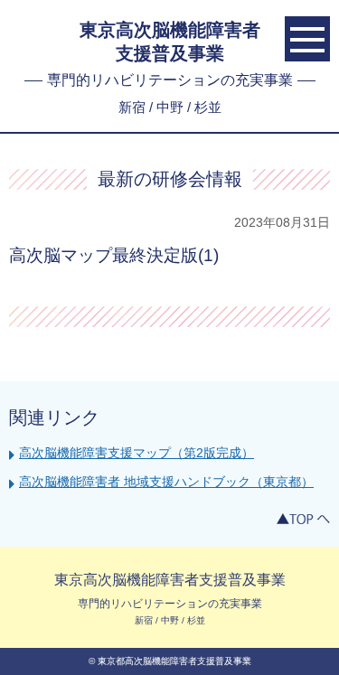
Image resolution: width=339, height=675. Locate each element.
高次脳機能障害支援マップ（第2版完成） (136, 452)
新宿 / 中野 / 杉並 (169, 107)
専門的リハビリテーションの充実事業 (170, 80)
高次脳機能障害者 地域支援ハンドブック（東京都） (166, 481)
